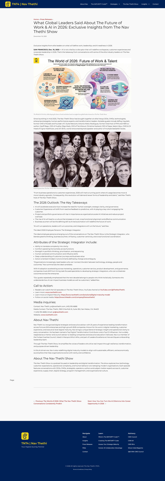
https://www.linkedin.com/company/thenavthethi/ (74, 297)
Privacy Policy (88, 469)
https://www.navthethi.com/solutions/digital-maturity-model (85, 295)
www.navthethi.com (53, 292)
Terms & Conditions (78, 469)
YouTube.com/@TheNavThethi (112, 290)
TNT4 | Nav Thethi (34, 443)
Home (36, 19)
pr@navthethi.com (60, 312)
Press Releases (46, 19)
